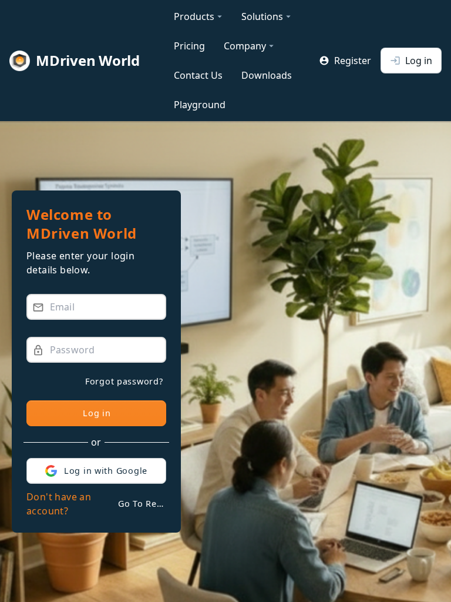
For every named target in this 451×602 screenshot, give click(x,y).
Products (199, 16)
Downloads (266, 75)
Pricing (189, 45)
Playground (200, 104)
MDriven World (88, 60)
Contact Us (198, 75)
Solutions (267, 16)
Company (250, 45)
